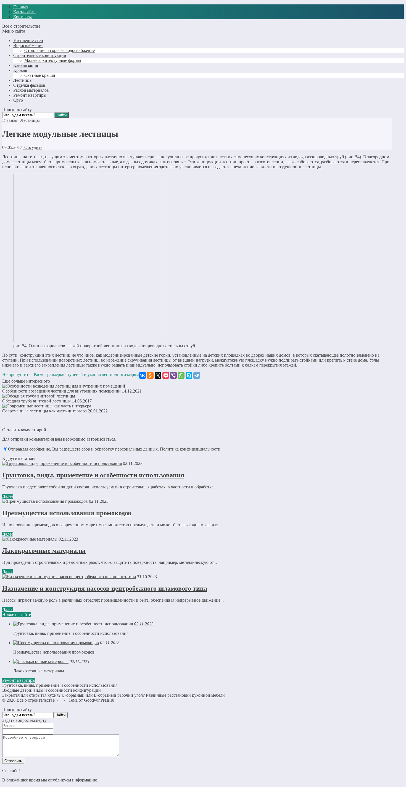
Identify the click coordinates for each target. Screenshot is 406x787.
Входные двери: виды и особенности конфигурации (51, 690)
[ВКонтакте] (142, 375)
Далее (7, 496)
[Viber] (173, 375)
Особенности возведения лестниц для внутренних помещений (61, 391)
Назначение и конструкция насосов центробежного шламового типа (104, 588)
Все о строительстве (21, 26)
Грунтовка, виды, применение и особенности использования (93, 475)
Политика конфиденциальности (190, 449)
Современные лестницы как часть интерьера (44, 411)
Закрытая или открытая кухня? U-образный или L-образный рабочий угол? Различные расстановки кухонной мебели (113, 695)
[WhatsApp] (181, 375)
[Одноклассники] (150, 375)
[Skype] (189, 375)
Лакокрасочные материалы (44, 550)
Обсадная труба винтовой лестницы (36, 401)
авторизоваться (100, 439)
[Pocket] (165, 375)
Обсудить (32, 147)
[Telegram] (196, 375)
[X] (158, 375)
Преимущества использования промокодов (66, 513)
